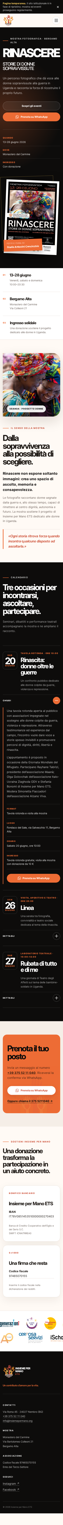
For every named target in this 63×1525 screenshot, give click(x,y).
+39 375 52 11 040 (21, 1073)
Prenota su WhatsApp (34, 116)
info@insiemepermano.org (18, 1420)
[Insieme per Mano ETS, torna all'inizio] (8, 20)
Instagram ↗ (11, 1483)
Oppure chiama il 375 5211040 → (30, 1101)
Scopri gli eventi (31, 105)
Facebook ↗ (11, 1489)
